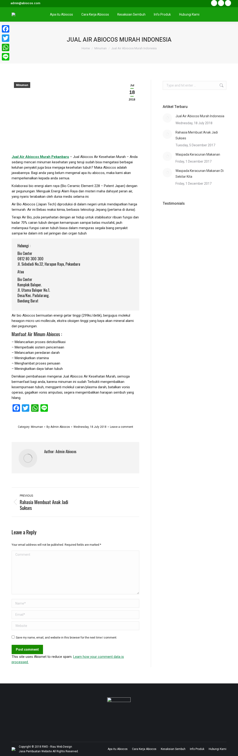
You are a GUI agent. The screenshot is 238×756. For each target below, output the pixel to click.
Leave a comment (121, 426)
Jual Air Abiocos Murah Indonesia (199, 116)
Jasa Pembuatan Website (35, 751)
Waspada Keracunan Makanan (197, 154)
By (58, 426)
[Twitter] (5, 38)
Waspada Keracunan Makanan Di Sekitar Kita (199, 173)
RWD (45, 746)
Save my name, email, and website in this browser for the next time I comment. (66, 637)
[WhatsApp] (5, 47)
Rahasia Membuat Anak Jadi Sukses (196, 135)
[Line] (5, 56)
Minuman (22, 85)
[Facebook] (5, 28)
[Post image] (167, 118)
